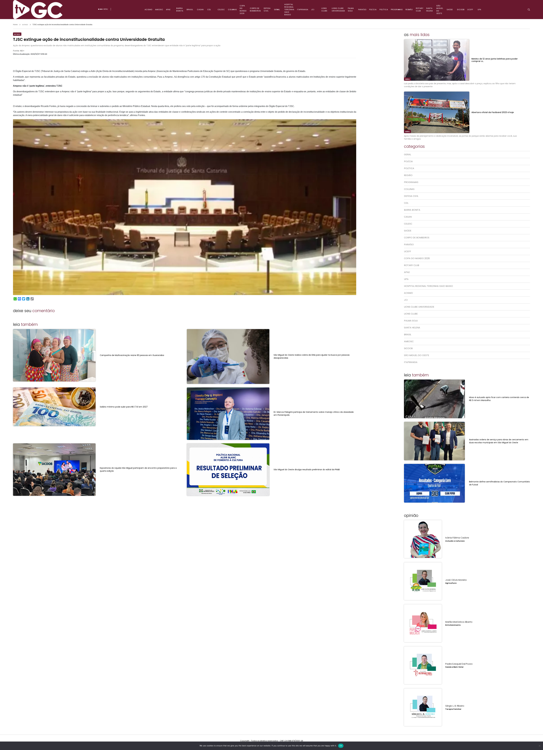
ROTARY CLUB (419, 9)
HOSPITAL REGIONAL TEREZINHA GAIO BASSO (289, 9)
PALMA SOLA (351, 9)
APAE (168, 9)
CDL (209, 9)
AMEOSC (159, 9)
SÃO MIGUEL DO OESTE (439, 10)
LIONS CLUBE (324, 9)
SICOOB (461, 9)
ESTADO (25, 24)
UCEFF (470, 9)
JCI (312, 9)
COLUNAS (232, 9)
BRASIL (190, 9)
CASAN (200, 9)
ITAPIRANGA (302, 9)
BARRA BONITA (179, 9)
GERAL (277, 9)
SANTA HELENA (429, 9)
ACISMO (148, 9)
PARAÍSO (362, 9)
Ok (341, 745)
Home (15, 25)
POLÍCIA (373, 9)
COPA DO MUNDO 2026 (243, 10)
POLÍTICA (384, 9)
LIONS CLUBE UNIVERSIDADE (338, 9)
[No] (539, 745)
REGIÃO (409, 9)
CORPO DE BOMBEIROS (255, 9)
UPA (479, 9)
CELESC (221, 9)
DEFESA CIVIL (267, 9)
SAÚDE (450, 9)
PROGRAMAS (397, 9)
